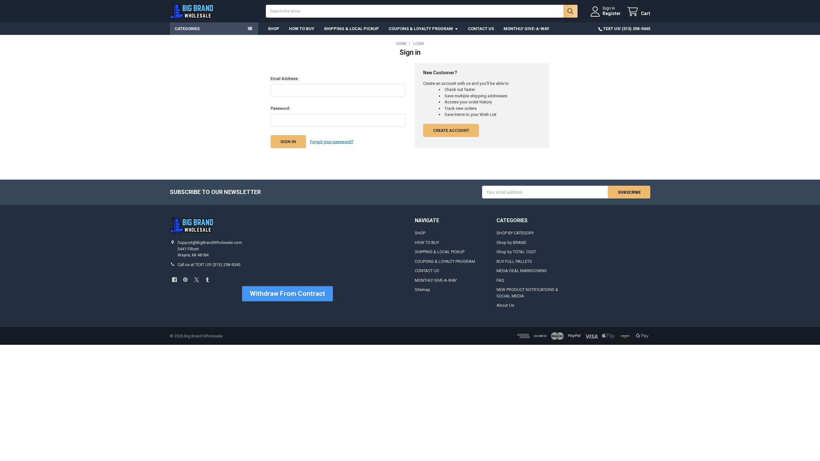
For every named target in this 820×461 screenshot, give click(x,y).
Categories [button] (187, 28)
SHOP (273, 28)
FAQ (500, 280)
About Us (505, 305)
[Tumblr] (207, 279)
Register (612, 13)
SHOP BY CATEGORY (515, 232)
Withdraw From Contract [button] (287, 293)
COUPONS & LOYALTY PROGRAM (421, 28)
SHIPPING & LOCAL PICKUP (351, 28)
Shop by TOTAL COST (516, 251)
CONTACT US (481, 28)
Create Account (451, 130)
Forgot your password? (332, 141)
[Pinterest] (185, 279)
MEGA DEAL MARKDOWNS (521, 270)
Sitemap (422, 289)
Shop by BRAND (511, 242)
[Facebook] (174, 279)
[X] (196, 279)
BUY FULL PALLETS (514, 261)
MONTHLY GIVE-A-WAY (526, 28)
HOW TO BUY (301, 28)
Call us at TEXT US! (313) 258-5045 (208, 264)
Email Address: (285, 78)
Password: (280, 108)
